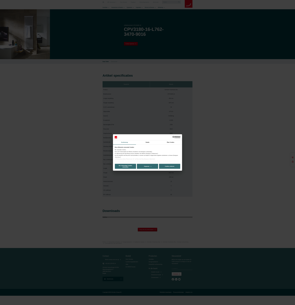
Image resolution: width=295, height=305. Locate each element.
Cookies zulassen (169, 166)
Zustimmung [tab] (124, 142)
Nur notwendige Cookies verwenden (125, 166)
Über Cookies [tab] (170, 142)
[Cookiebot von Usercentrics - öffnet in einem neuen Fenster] (173, 137)
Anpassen (146, 166)
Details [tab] (147, 142)
